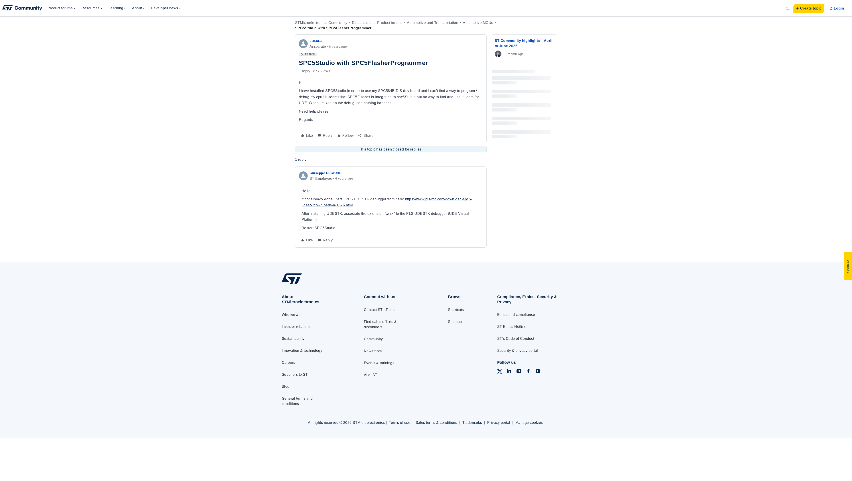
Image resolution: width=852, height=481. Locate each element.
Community (373, 339)
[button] (808, 8)
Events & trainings (379, 363)
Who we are (292, 315)
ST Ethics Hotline (512, 326)
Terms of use (399, 422)
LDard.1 (316, 41)
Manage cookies (529, 422)
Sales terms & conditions (436, 422)
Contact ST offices (379, 310)
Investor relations (296, 326)
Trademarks (472, 422)
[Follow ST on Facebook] (528, 371)
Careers (288, 362)
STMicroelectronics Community (321, 23)
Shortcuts (456, 310)
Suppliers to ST (295, 374)
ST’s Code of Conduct (515, 338)
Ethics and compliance (516, 315)
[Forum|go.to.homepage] (22, 8)
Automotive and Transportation (432, 23)
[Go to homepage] (314, 283)
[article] (391, 207)
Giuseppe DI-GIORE (325, 173)
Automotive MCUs (478, 23)
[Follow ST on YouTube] (537, 371)
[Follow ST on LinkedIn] (509, 371)
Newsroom (373, 351)
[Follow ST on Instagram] (518, 371)
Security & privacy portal (517, 350)
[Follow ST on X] (499, 372)
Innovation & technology (302, 350)
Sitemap (455, 322)
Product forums (389, 23)
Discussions (362, 23)
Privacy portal (498, 422)
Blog (286, 386)
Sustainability (293, 338)
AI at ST (370, 375)
